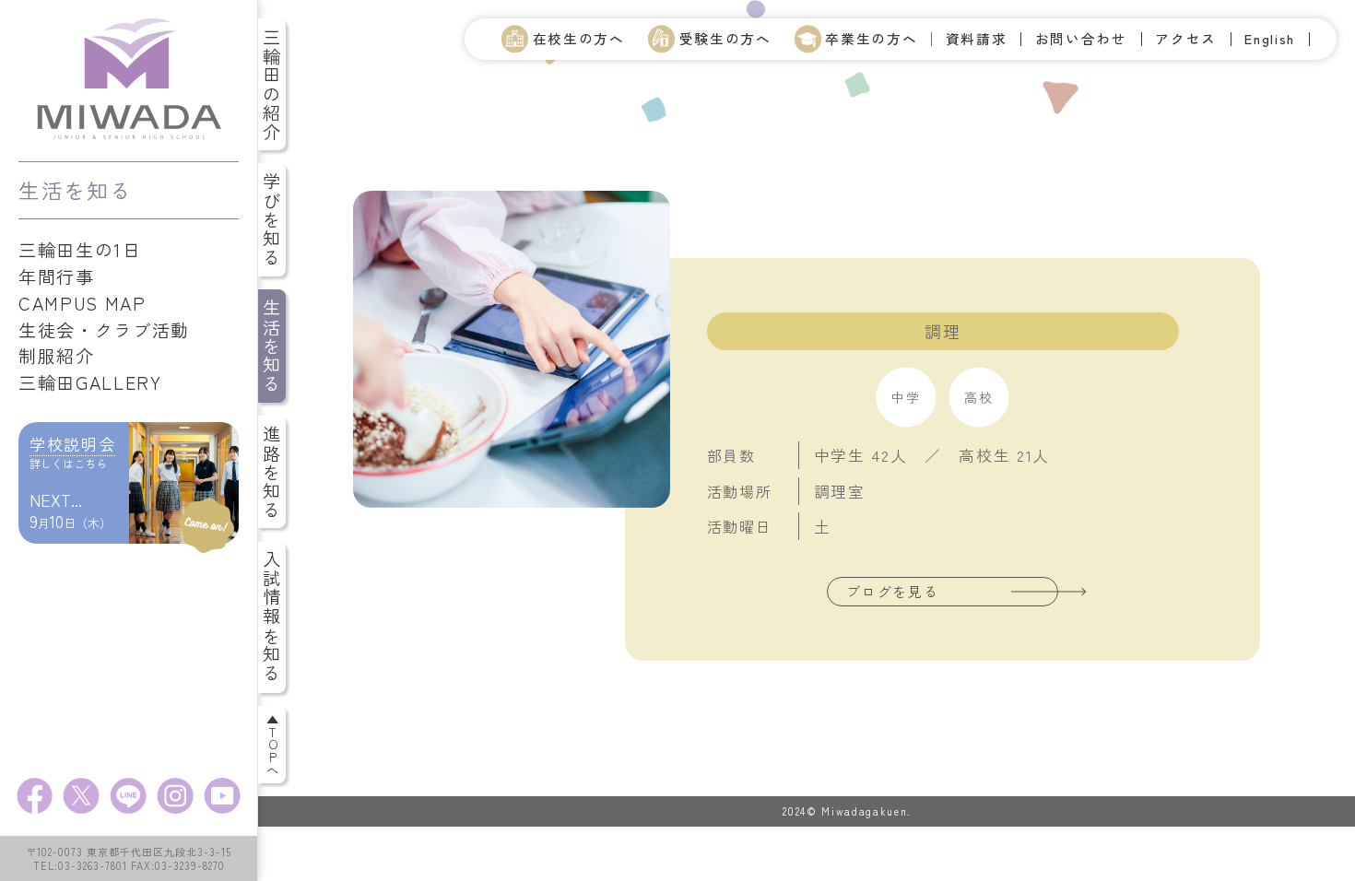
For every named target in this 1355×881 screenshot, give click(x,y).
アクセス (1186, 39)
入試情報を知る (272, 617)
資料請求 (976, 39)
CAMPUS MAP (82, 303)
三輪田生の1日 (80, 250)
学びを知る (272, 219)
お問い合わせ (1081, 39)
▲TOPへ (273, 744)
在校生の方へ (579, 38)
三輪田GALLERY (90, 382)
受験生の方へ (725, 38)
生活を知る (272, 346)
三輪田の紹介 (272, 85)
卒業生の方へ (871, 38)
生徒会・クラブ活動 (104, 330)
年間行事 (56, 276)
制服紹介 (56, 356)
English (1269, 39)
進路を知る (272, 472)
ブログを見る (892, 591)
